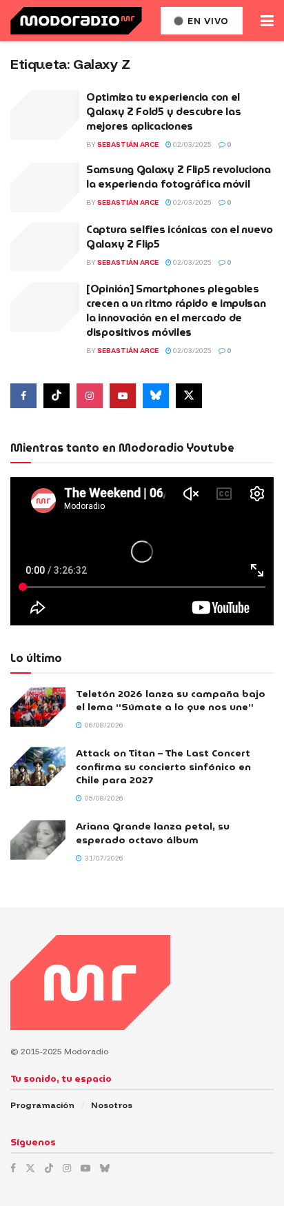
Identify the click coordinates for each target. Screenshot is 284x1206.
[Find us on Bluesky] (156, 395)
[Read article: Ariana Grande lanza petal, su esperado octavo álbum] (37, 839)
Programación (42, 1105)
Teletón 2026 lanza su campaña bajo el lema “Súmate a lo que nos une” (170, 700)
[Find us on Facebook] (23, 395)
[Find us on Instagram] (90, 395)
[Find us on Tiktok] (56, 395)
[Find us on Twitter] (189, 395)
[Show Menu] (267, 20)
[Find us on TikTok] (49, 1168)
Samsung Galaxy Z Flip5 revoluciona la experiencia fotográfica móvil (178, 176)
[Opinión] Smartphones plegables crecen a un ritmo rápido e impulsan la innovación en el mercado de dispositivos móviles (176, 311)
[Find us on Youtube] (123, 395)
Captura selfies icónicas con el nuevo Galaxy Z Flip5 (179, 236)
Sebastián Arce (128, 144)
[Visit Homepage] (76, 20)
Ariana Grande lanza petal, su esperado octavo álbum (153, 832)
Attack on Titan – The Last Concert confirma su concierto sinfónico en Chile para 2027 (163, 766)
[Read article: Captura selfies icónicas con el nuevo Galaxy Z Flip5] (44, 247)
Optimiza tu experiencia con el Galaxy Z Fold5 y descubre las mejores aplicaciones (163, 111)
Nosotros (111, 1105)
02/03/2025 (192, 144)
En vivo (207, 20)
